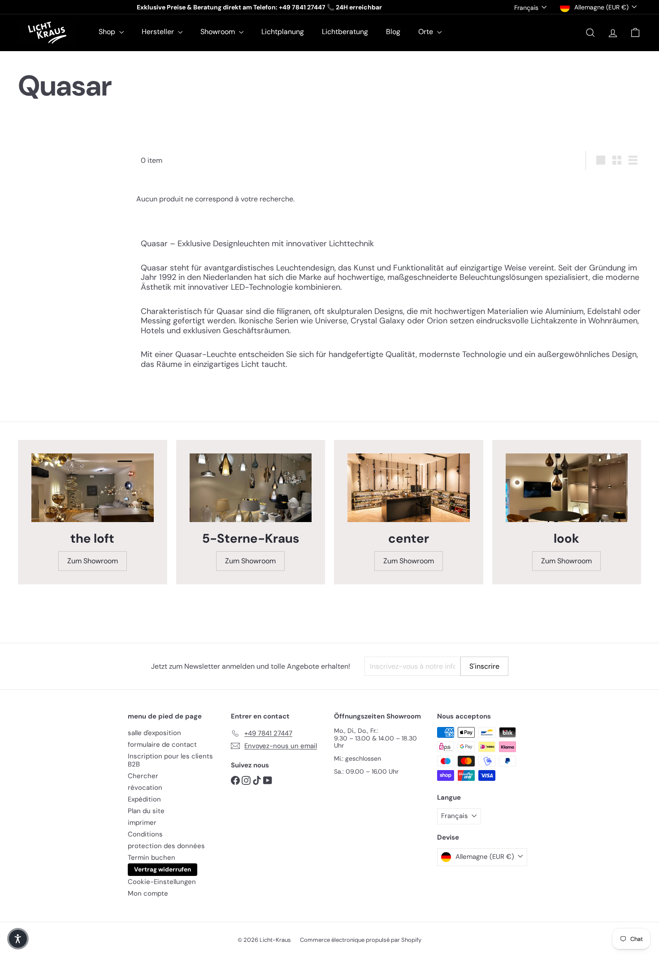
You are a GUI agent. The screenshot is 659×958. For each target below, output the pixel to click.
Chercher (143, 775)
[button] (18, 938)
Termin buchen (151, 857)
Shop (108, 31)
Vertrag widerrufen (162, 869)
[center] (408, 487)
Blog (393, 31)
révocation (145, 787)
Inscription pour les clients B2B (170, 760)
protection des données (166, 845)
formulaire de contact (162, 744)
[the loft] (92, 487)
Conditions (145, 834)
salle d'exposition (154, 732)
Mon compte (148, 893)
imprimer (142, 822)
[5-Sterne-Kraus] (251, 487)
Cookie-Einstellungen (162, 881)
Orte (426, 31)
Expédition (144, 799)
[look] (567, 487)
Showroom (218, 31)
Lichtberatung (345, 31)
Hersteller (159, 31)
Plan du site (146, 810)
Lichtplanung (282, 31)
